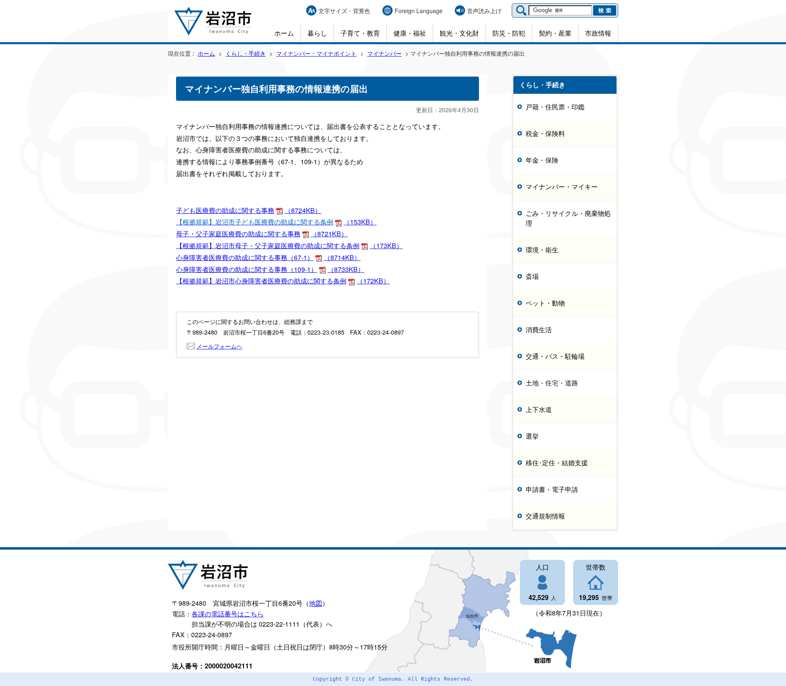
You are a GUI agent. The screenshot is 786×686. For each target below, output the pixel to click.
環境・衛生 (542, 249)
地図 (315, 603)
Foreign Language (419, 11)
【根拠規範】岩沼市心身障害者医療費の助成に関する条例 (283, 280)
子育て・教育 (360, 33)
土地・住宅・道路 (552, 382)
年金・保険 (542, 159)
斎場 (532, 276)
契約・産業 (555, 33)
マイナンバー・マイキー (562, 186)
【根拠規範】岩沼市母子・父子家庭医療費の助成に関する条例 (289, 245)
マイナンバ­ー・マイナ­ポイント (316, 53)
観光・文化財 (459, 33)
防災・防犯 (508, 33)
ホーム (284, 33)
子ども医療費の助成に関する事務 (248, 210)
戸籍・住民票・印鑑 (555, 106)
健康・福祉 (409, 33)
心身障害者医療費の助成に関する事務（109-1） (270, 269)
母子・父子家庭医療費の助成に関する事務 (262, 233)
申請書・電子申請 (552, 489)
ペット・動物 (545, 302)
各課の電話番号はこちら (228, 613)
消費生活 (539, 329)
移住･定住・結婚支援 (557, 462)
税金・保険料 (545, 133)
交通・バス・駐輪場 (555, 355)
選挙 (532, 435)
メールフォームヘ (219, 346)
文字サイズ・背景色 (344, 11)
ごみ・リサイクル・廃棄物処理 (568, 217)
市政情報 (598, 33)
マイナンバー (384, 53)
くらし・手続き (246, 53)
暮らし (317, 33)
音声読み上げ (484, 11)
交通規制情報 (545, 515)
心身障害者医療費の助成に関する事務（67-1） (268, 257)
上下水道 (539, 409)
